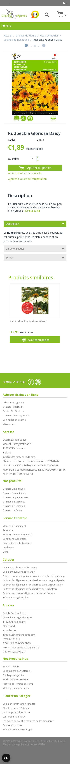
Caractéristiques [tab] (15, 248)
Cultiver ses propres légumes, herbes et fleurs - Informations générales (29, 595)
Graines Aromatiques (14, 493)
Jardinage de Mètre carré (16, 712)
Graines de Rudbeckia (16, 39)
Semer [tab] (9, 257)
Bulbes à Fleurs (11, 666)
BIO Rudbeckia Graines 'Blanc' (28, 321)
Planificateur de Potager (16, 708)
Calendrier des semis (14, 419)
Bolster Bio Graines (13, 411)
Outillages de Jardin (13, 675)
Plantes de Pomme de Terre (18, 683)
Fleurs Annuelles (49, 35)
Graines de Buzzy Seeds (16, 415)
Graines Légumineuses (15, 497)
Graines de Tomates (14, 505)
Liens (5, 551)
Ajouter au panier (39, 168)
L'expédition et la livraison (17, 543)
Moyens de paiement (14, 526)
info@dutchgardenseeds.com (19, 456)
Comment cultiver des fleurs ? (19, 571)
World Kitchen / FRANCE (15, 679)
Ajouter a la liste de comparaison (27, 178)
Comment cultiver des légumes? (20, 567)
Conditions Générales (15, 538)
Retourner (8, 530)
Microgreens (9, 424)
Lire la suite (32, 210)
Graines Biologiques (14, 488)
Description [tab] (12, 223)
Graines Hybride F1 (13, 406)
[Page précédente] (26, 45)
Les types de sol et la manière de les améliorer (28, 720)
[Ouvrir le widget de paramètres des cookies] (6, 758)
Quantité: (13, 158)
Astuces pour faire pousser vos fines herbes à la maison (34, 576)
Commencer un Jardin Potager (19, 703)
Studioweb (60, 741)
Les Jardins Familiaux (14, 716)
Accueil (8, 35)
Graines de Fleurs (26, 35)
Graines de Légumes (14, 501)
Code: (11, 139)
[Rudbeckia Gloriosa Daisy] (35, 87)
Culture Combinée (12, 725)
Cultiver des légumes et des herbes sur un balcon (30, 588)
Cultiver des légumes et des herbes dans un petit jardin (33, 584)
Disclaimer (8, 547)
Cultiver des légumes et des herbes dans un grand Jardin (34, 580)
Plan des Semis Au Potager (17, 729)
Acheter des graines (14, 402)
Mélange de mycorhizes (16, 688)
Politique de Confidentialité (17, 534)
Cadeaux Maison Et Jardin (17, 670)
